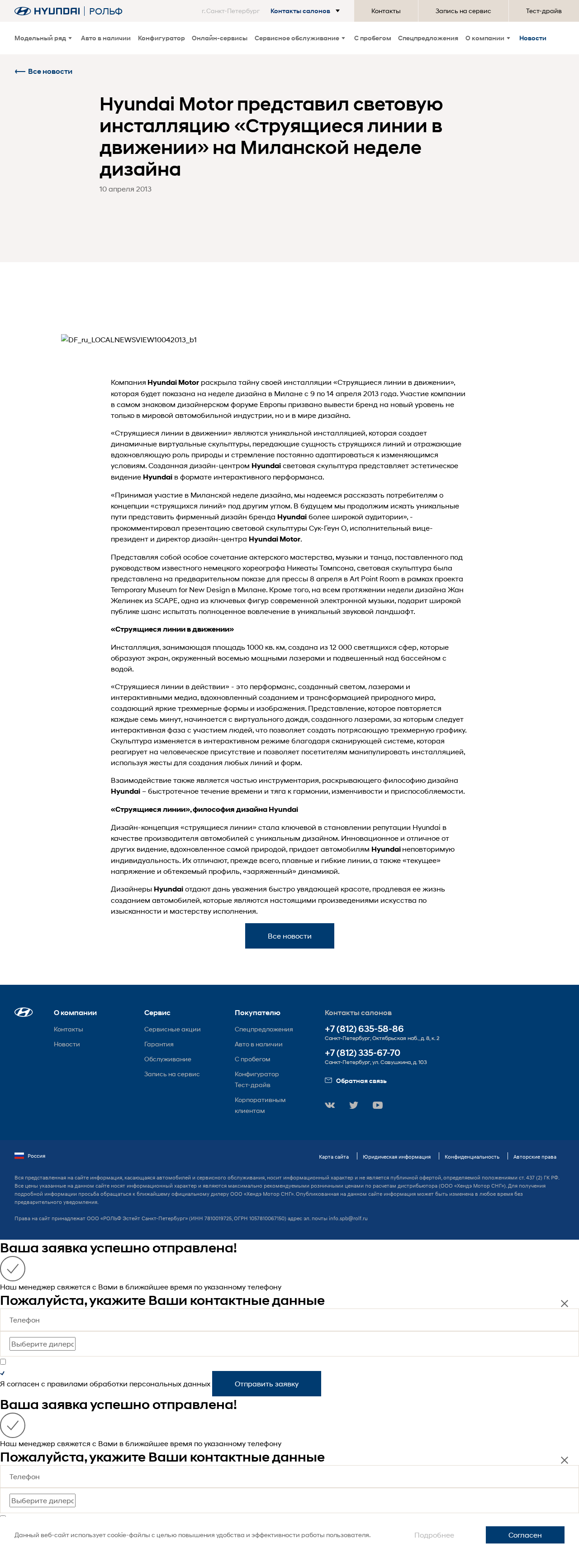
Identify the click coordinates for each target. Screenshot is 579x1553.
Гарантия (159, 1044)
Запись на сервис (463, 10)
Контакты (386, 10)
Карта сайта (334, 1156)
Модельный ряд (40, 38)
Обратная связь (361, 1080)
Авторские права (534, 1156)
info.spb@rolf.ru (348, 1218)
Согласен (525, 1534)
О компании (484, 38)
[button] (272, 11)
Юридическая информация (397, 1156)
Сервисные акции (172, 1029)
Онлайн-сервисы (219, 38)
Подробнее (434, 1534)
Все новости (50, 71)
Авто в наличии (106, 38)
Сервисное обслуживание (297, 38)
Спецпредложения (428, 38)
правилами (67, 1383)
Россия (36, 1155)
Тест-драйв (544, 10)
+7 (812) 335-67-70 (362, 1053)
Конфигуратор (161, 38)
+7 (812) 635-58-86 (364, 1029)
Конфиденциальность (472, 1156)
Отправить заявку (267, 1383)
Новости (532, 38)
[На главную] (47, 11)
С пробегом (372, 38)
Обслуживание (167, 1059)
